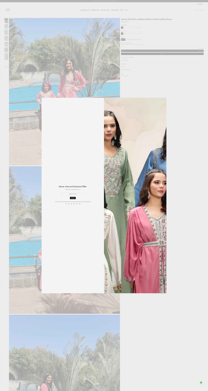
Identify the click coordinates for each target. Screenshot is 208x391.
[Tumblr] (71, 204)
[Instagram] (68, 204)
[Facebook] (66, 204)
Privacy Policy (77, 201)
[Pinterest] (74, 204)
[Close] (164, 99)
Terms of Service (85, 201)
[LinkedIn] (79, 204)
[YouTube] (77, 204)
